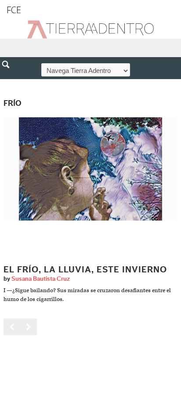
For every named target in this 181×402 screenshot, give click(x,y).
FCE (14, 10)
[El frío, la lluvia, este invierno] (90, 168)
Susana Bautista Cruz (40, 279)
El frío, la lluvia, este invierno (85, 269)
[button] (9, 83)
